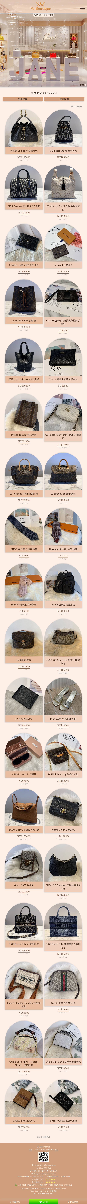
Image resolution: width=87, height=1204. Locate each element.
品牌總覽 (22, 99)
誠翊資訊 (53, 1191)
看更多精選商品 (43, 1136)
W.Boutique (61, 1188)
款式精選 (64, 99)
